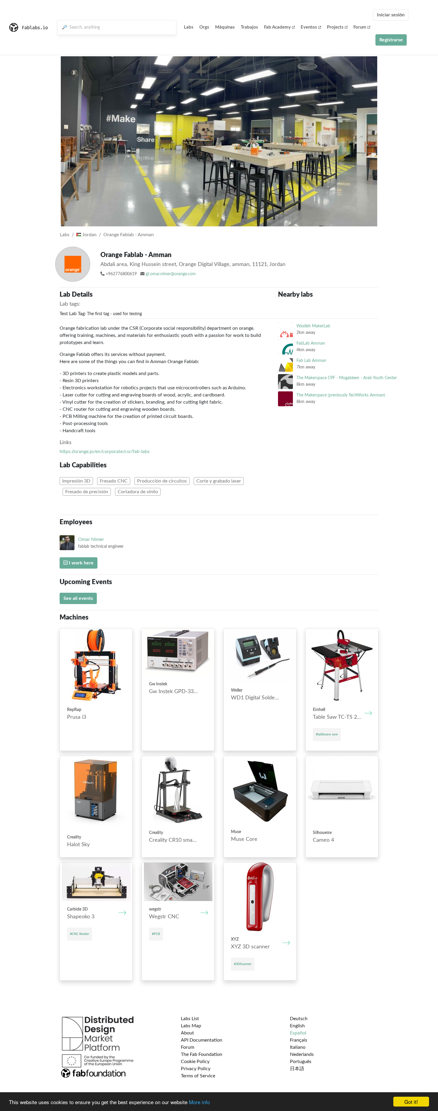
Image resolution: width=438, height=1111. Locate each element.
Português (300, 1061)
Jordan (89, 234)
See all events (78, 598)
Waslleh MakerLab (313, 326)
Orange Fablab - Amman (128, 234)
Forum (359, 27)
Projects (335, 27)
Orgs (204, 27)
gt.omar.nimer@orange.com (171, 274)
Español (298, 1033)
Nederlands (302, 1054)
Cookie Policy (195, 1061)
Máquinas (225, 27)
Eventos (309, 27)
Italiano (297, 1047)
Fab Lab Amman (311, 360)
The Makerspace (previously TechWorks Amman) (340, 395)
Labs (188, 27)
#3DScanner (242, 964)
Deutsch (298, 1018)
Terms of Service (198, 1075)
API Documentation (201, 1040)
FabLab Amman (310, 343)
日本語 (297, 1068)
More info (199, 1102)
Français (298, 1040)
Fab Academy (277, 27)
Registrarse (391, 40)
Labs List (190, 1018)
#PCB (156, 934)
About (187, 1033)
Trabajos (249, 27)
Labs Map (191, 1025)
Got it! (411, 1101)
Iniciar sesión (391, 15)
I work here (81, 563)
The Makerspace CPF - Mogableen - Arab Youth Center (346, 378)
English (297, 1025)
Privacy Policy (195, 1068)
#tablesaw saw (327, 734)
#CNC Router (79, 934)
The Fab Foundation (201, 1054)
